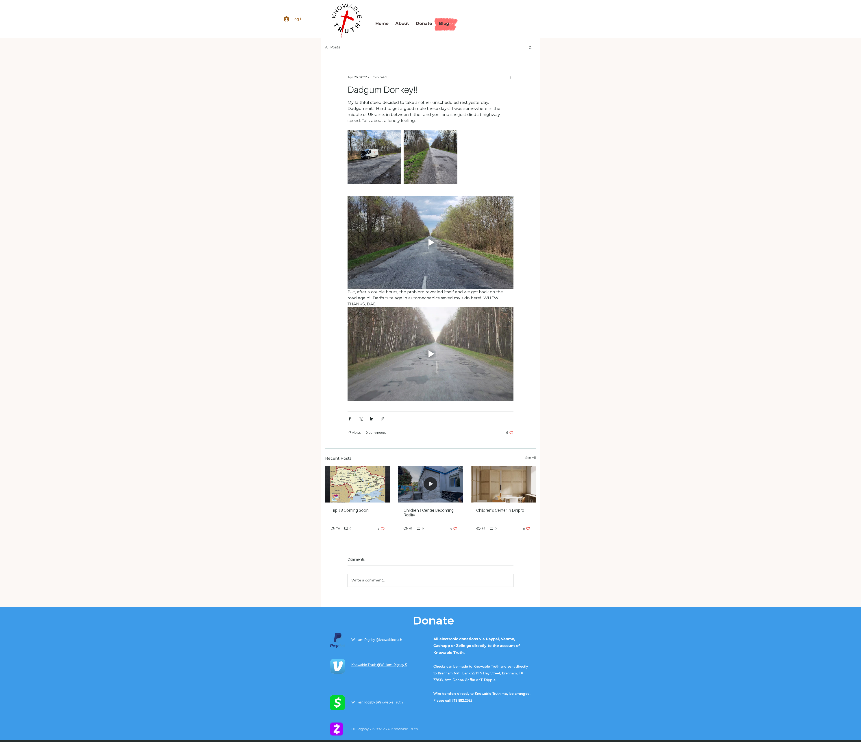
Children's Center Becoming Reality (429, 512)
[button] (530, 47)
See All (530, 458)
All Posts (332, 47)
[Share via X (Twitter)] (361, 419)
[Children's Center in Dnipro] (503, 484)
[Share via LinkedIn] (372, 419)
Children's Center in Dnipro (500, 510)
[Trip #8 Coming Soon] (357, 484)
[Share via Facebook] (350, 419)
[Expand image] (374, 157)
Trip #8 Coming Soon (350, 510)
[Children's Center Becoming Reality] (430, 484)
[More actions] (510, 77)
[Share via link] (382, 419)
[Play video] (430, 242)
